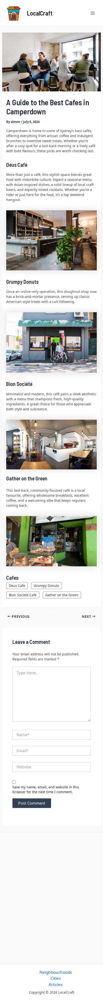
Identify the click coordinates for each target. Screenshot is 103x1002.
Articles (56, 984)
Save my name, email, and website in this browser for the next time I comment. (45, 789)
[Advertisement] (51, 897)
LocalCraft (39, 13)
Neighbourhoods (56, 972)
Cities (56, 978)
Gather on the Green (61, 595)
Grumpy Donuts (46, 585)
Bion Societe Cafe (23, 595)
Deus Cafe (17, 585)
